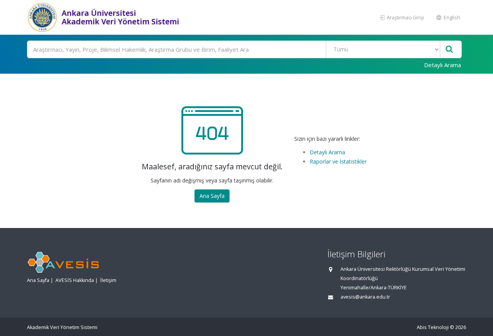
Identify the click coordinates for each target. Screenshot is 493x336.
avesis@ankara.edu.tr (365, 297)
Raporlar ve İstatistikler (338, 161)
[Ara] (449, 49)
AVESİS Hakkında (74, 280)
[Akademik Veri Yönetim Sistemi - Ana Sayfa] (43, 17)
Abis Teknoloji (433, 327)
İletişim (108, 280)
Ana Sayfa (212, 195)
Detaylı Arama (442, 65)
